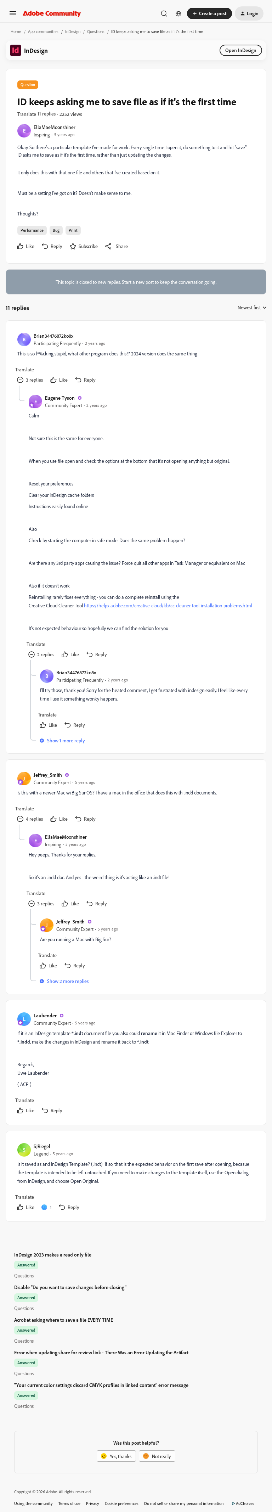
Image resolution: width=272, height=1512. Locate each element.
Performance (32, 230)
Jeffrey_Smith (48, 775)
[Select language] (178, 13)
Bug (56, 230)
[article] (135, 359)
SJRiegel (42, 1146)
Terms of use (69, 1503)
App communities (43, 31)
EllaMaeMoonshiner (54, 127)
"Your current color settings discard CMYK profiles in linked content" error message (101, 1385)
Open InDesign (240, 50)
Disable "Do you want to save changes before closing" (70, 1287)
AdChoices (245, 1503)
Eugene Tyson (60, 398)
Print (73, 230)
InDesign (72, 31)
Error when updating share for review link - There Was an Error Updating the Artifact (101, 1352)
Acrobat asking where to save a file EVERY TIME (63, 1320)
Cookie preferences (121, 1503)
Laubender (45, 1015)
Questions (95, 31)
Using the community (33, 1503)
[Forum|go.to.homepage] (52, 13)
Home (16, 31)
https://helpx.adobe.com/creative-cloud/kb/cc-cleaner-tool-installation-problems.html (168, 605)
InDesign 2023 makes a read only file (52, 1255)
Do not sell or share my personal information (184, 1503)
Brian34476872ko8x (53, 336)
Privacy (92, 1503)
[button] (12, 15)
